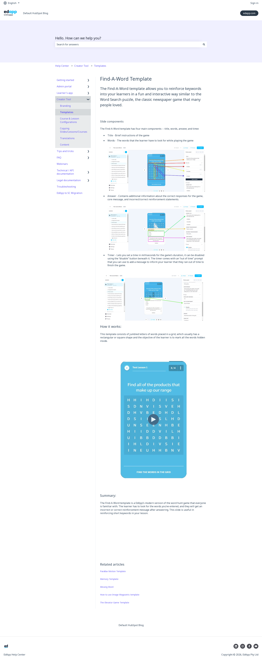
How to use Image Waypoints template (119, 594)
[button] (88, 80)
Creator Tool (81, 65)
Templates (100, 65)
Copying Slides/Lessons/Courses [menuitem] (73, 130)
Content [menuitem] (64, 144)
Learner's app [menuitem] (65, 93)
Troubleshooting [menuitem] (66, 186)
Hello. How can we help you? (78, 38)
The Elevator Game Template (114, 602)
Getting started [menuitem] (65, 80)
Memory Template (109, 579)
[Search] (204, 44)
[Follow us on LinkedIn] (235, 646)
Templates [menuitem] (66, 112)
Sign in (254, 3)
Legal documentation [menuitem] (69, 180)
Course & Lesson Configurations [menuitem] (69, 120)
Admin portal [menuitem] (64, 86)
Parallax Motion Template (113, 571)
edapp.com (249, 13)
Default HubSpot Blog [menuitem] (131, 625)
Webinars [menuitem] (62, 164)
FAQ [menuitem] (59, 157)
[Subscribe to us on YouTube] (256, 646)
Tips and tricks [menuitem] (65, 151)
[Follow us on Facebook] (249, 646)
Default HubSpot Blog (35, 13)
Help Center (62, 65)
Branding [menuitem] (65, 105)
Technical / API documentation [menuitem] (65, 172)
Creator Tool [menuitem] (64, 99)
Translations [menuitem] (67, 138)
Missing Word (106, 586)
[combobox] (128, 44)
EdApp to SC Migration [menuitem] (69, 193)
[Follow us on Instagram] (242, 646)
